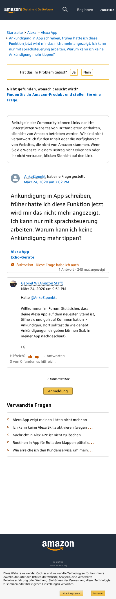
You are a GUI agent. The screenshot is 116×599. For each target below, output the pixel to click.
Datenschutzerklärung (58, 565)
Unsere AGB (58, 562)
